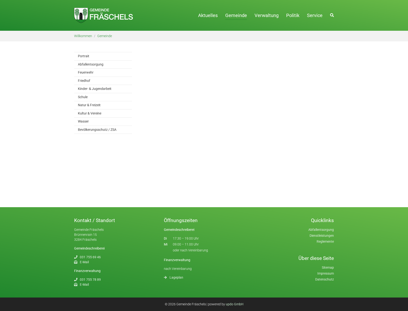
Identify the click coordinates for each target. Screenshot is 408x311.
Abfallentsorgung (321, 230)
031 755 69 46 (90, 257)
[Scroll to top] (401, 304)
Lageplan (176, 277)
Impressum (325, 273)
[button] (332, 15)
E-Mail (84, 262)
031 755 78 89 (90, 279)
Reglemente (325, 241)
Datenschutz (324, 279)
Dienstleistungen (322, 235)
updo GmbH (234, 304)
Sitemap (328, 267)
